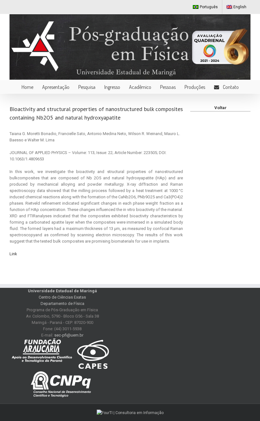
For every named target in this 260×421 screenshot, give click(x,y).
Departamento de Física (62, 303)
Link (13, 253)
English (239, 7)
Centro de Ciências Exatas (62, 297)
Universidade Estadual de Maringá (62, 290)
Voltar (220, 107)
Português (209, 7)
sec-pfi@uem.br (68, 335)
